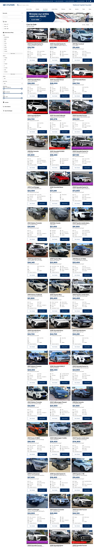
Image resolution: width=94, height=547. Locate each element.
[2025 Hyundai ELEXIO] (59, 143)
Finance (63, 9)
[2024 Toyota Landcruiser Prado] (82, 214)
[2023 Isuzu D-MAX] (37, 429)
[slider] (4, 88)
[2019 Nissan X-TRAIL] (82, 250)
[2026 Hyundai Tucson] (82, 107)
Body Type (5, 81)
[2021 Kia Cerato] (59, 214)
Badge (4, 76)
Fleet (70, 9)
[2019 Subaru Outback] (37, 286)
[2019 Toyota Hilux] (59, 250)
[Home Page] (9, 5)
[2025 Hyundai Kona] (37, 71)
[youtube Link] (90, 1)
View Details (32, 60)
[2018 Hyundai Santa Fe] (59, 465)
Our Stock (45, 9)
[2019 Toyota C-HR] (82, 465)
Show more (13, 53)
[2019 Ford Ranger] (37, 178)
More (90, 9)
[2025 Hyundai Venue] (59, 71)
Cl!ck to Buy (29, 9)
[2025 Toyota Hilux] (59, 286)
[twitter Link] (88, 1)
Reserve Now (42, 60)
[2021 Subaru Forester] (37, 358)
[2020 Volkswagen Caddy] (59, 429)
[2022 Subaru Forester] (37, 214)
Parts (83, 9)
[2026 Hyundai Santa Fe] (82, 143)
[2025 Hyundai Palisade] (59, 107)
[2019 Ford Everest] (37, 465)
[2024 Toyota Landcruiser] (82, 429)
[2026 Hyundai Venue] (37, 250)
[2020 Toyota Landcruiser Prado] (82, 286)
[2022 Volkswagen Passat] (59, 393)
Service (76, 9)
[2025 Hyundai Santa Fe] (37, 35)
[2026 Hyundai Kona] (59, 178)
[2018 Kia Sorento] (37, 143)
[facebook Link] (86, 1)
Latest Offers (54, 9)
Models (37, 9)
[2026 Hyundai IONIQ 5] (59, 358)
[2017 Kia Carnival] (82, 35)
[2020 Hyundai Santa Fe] (82, 358)
